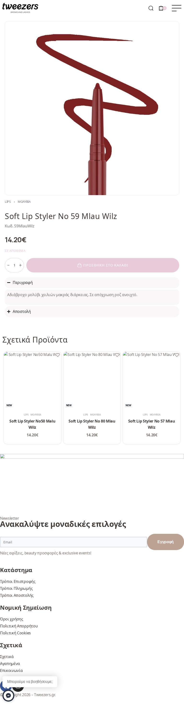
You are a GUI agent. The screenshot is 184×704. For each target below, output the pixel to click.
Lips (8, 201)
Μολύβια (24, 201)
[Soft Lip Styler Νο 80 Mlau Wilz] (92, 380)
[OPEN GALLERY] (92, 108)
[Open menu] (177, 8)
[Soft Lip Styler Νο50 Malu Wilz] (32, 380)
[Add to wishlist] (58, 355)
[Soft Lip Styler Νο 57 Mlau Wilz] (151, 380)
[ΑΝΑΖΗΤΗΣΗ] (151, 8)
